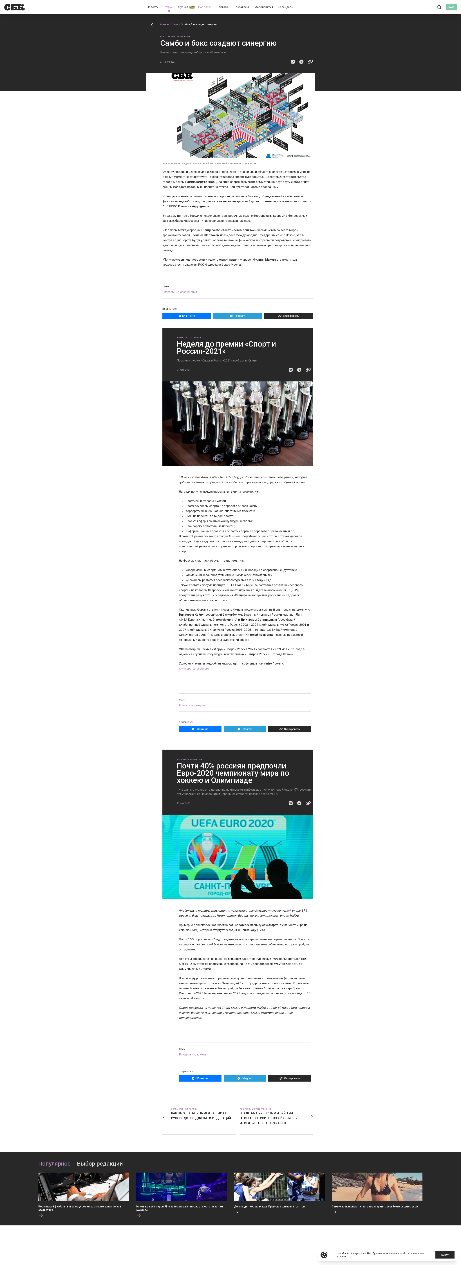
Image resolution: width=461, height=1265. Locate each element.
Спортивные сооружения (175, 37)
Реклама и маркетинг (190, 759)
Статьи (175, 24)
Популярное (54, 1164)
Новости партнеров (189, 337)
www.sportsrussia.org (194, 668)
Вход (451, 7)
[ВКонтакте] (423, 7)
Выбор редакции (100, 1164)
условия (341, 1256)
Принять (445, 1254)
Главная (164, 24)
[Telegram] (429, 7)
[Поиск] (439, 7)
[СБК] (14, 7)
